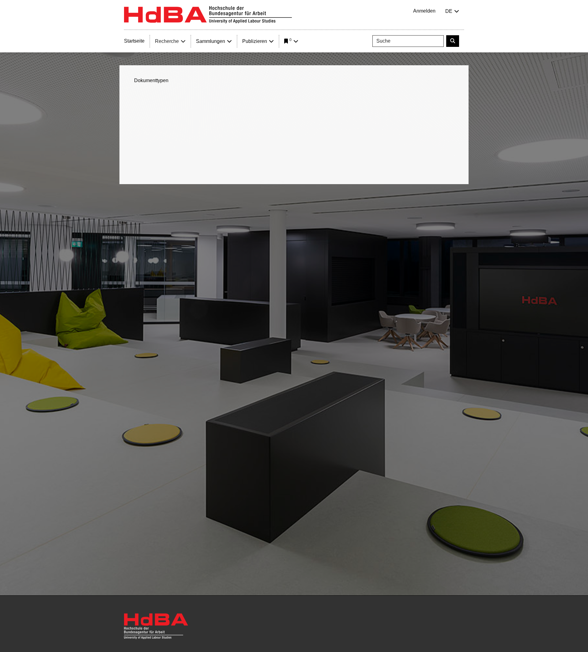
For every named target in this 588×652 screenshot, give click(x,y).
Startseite (134, 41)
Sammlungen (210, 41)
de (448, 11)
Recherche (167, 41)
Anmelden (424, 10)
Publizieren (254, 41)
